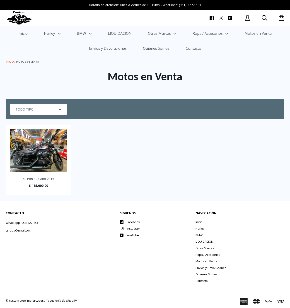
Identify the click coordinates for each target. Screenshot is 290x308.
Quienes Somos (156, 48)
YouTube (133, 235)
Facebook (133, 222)
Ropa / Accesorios (208, 33)
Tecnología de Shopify (61, 300)
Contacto (193, 48)
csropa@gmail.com (18, 230)
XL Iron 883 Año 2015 (38, 179)
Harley (50, 33)
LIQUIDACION (120, 33)
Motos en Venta (258, 33)
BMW (82, 33)
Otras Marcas (160, 33)
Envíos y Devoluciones (108, 48)
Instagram (133, 229)
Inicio (23, 33)
